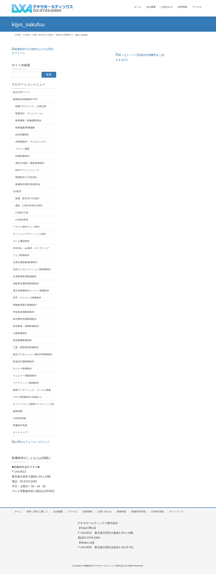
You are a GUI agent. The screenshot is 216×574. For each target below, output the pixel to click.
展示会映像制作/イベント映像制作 (31, 290)
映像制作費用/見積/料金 (27, 184)
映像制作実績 (20, 425)
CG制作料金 (21, 219)
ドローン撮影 (22, 148)
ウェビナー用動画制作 (25, 375)
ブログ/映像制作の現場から (27, 397)
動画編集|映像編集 (25, 127)
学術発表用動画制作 (23, 312)
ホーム (18, 511)
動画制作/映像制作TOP (25, 99)
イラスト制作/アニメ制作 (26, 226)
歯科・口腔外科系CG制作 (29, 205)
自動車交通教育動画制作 (26, 283)
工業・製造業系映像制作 (26, 347)
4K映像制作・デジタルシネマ (31, 141)
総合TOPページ (21, 92)
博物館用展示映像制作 (25, 305)
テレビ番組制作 (21, 241)
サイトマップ (20, 432)
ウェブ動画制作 (21, 255)
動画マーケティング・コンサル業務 (32, 390)
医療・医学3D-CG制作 (27, 198)
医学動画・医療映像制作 (26, 326)
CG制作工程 (21, 212)
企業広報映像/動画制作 (25, 262)
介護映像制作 (20, 333)
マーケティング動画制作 (26, 382)
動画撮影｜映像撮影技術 (28, 120)
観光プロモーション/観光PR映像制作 (32, 354)
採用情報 (87, 511)
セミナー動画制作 (22, 368)
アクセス (72, 511)
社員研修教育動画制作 (25, 276)
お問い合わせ (104, 511)
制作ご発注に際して (37, 511)
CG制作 (17, 191)
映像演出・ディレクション (29, 113)
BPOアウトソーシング (27, 170)
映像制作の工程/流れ (26, 177)
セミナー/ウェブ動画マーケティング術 (33, 404)
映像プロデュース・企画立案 (30, 106)
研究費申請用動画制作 (25, 319)
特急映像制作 (22, 156)
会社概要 (58, 511)
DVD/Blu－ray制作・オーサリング (31, 248)
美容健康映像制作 (22, 340)
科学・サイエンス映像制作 (27, 297)
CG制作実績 (19, 418)
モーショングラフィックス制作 (29, 234)
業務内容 (121, 511)
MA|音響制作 (22, 134)
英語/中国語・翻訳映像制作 (29, 163)
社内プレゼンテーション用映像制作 (32, 269)
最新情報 (17, 411)
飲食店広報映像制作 (23, 361)
